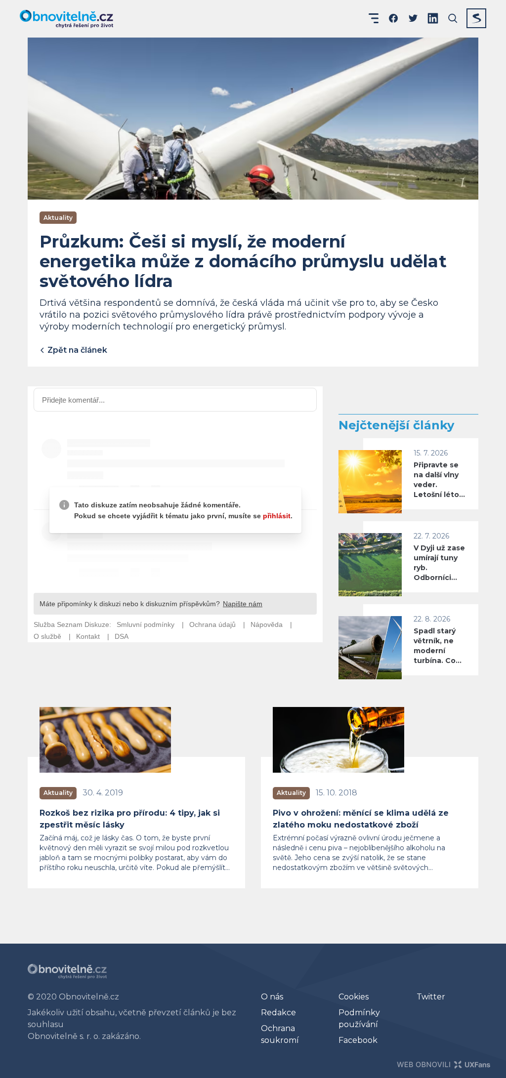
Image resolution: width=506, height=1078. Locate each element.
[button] (374, 18)
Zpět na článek (76, 350)
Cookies (353, 996)
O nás (272, 996)
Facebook (358, 1040)
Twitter (431, 996)
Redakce (278, 1012)
